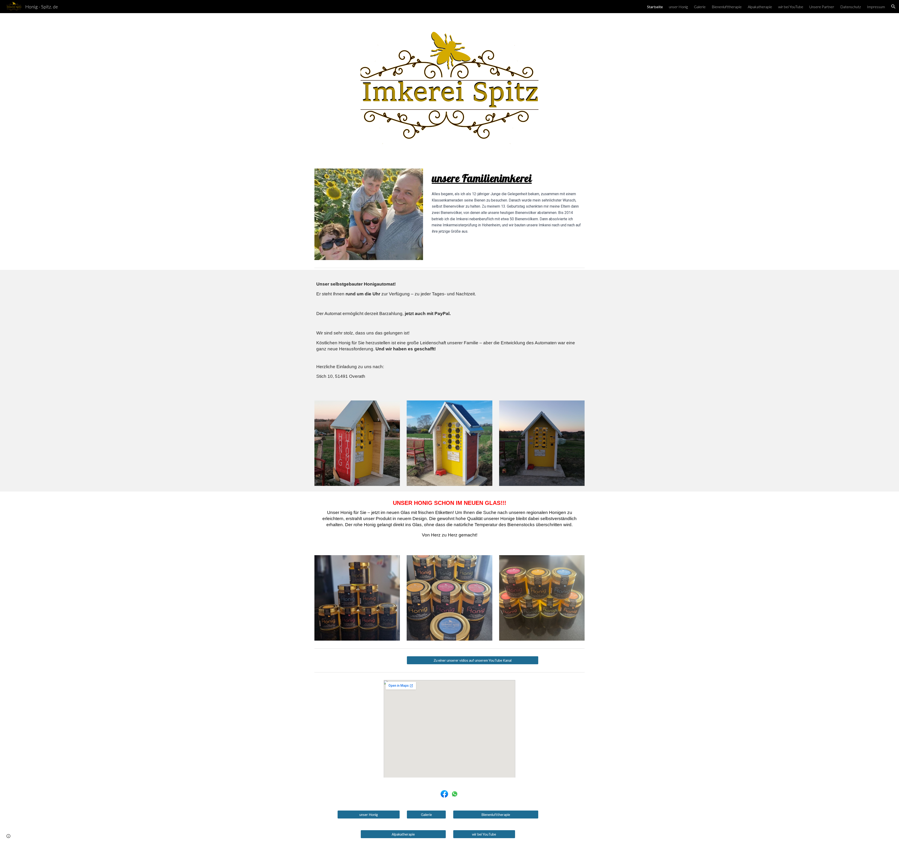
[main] (507, 178)
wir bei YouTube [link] (790, 6)
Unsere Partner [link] (821, 6)
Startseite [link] (655, 6)
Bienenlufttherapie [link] (727, 6)
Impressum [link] (876, 6)
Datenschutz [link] (850, 6)
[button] (893, 6)
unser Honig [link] (678, 6)
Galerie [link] (700, 6)
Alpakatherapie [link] (760, 6)
